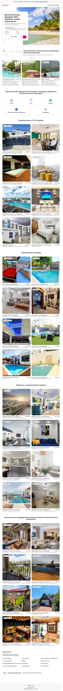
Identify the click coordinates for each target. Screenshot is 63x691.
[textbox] (9, 33)
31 (6, 54)
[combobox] (15, 29)
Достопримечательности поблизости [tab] (10, 654)
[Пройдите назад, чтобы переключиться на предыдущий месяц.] (6, 36)
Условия (36, 688)
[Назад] (28, 58)
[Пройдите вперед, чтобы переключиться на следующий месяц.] (20, 36)
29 (18, 51)
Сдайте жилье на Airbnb (53, 5)
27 (13, 51)
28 (16, 51)
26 (11, 51)
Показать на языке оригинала (41, 1)
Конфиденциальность (28, 688)
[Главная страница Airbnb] (5, 5)
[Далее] (34, 58)
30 (20, 51)
